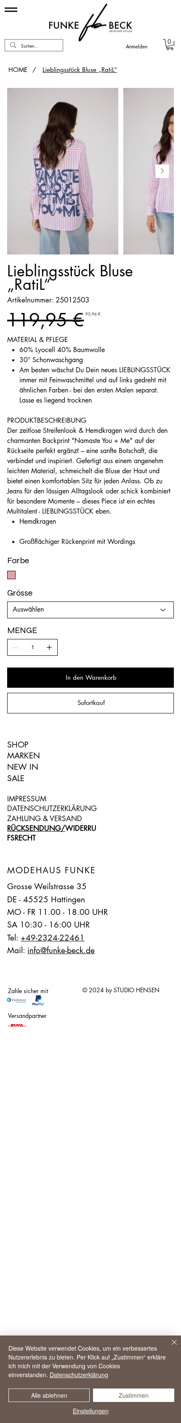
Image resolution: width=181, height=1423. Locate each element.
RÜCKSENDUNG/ (36, 828)
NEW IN (22, 767)
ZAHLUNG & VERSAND (44, 818)
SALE (15, 778)
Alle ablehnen (49, 1395)
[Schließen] (169, 1347)
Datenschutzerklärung (79, 1374)
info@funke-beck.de (61, 950)
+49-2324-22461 (53, 938)
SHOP (18, 744)
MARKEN (23, 755)
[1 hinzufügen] (49, 647)
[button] (169, 44)
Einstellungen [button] (91, 1411)
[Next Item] (162, 171)
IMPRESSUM (26, 798)
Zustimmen (134, 1395)
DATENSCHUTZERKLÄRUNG (52, 808)
